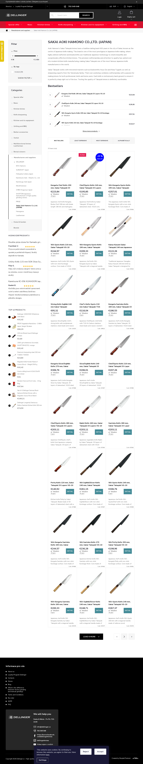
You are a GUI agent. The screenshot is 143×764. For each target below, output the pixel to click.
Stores (10, 681)
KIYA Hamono (21, 166)
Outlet (16, 138)
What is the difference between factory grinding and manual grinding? (17, 690)
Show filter (24, 78)
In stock (18, 72)
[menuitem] (15, 24)
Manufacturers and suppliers (25, 157)
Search (86, 15)
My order (11, 698)
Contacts (11, 678)
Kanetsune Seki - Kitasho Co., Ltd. (28, 178)
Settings (42, 760)
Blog (9, 684)
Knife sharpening (20, 115)
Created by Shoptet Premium (121, 758)
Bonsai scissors (19, 152)
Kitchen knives (19, 109)
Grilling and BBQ (20, 126)
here (47, 755)
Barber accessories (21, 132)
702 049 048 (41, 731)
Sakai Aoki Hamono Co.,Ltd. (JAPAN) (27, 207)
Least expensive (80, 141)
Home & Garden (20, 222)
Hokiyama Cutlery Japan (24, 174)
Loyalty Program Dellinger (24, 6)
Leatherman (20, 215)
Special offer (18, 97)
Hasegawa (20, 211)
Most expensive (102, 141)
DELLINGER (20, 162)
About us (9, 6)
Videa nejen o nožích (45, 744)
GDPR (10, 701)
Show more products (90, 131)
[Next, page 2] (124, 637)
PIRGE (18, 202)
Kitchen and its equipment (24, 120)
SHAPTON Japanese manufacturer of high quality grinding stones (26, 196)
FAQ (9, 704)
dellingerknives (43, 740)
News (16, 103)
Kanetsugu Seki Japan (24, 182)
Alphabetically (124, 141)
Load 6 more (89, 636)
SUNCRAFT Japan (22, 170)
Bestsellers (58, 141)
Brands (16, 228)
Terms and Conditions (15, 695)
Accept (100, 751)
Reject (86, 751)
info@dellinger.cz (44, 727)
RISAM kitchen (21, 186)
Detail (70, 194)
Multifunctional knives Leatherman (22, 145)
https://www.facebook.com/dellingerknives (46, 736)
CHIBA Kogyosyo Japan (24, 190)
